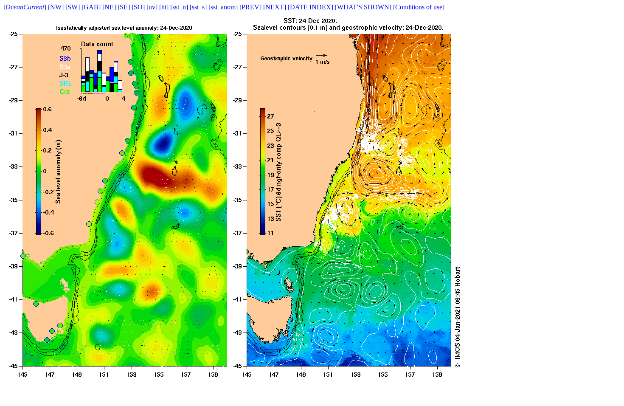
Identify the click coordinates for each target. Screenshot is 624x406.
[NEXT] (274, 7)
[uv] (151, 7)
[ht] (164, 7)
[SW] (72, 7)
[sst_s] (198, 7)
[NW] (56, 7)
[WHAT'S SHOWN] (363, 7)
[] (24, 7)
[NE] (109, 7)
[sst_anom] (223, 7)
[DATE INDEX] (310, 7)
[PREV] (250, 7)
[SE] (124, 7)
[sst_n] (179, 7)
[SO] (138, 7)
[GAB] (91, 7)
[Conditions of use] (418, 7)
